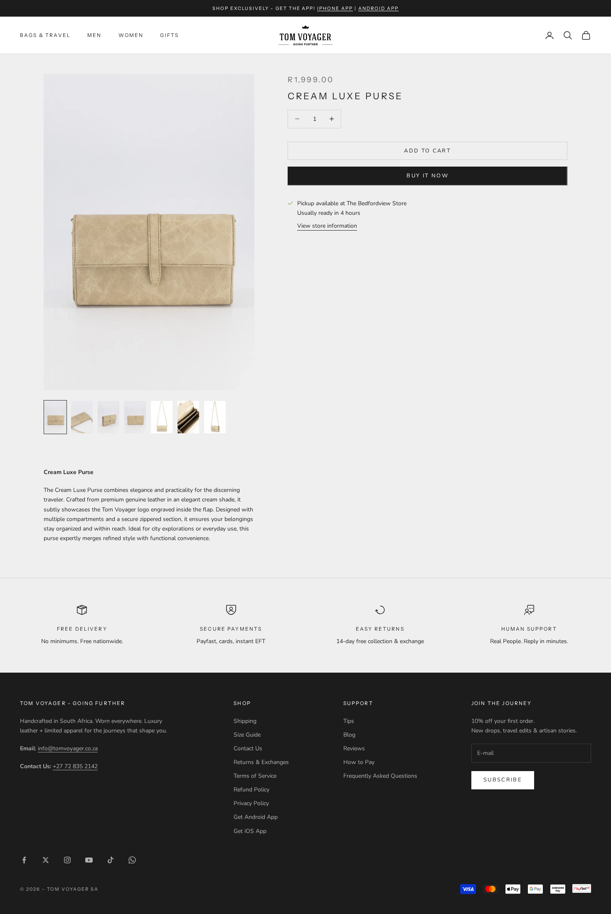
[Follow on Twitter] (46, 860)
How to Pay (358, 762)
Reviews (354, 748)
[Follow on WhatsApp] (132, 860)
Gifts (169, 35)
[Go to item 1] (55, 417)
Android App (378, 8)
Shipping (245, 721)
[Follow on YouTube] (89, 860)
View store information (327, 226)
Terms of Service (255, 776)
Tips (348, 721)
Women (131, 35)
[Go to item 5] (161, 417)
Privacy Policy (251, 803)
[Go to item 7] (215, 417)
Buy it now (427, 175)
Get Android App (256, 817)
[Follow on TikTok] (110, 860)
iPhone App (335, 8)
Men (94, 35)
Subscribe (502, 780)
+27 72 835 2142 (75, 766)
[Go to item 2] (82, 417)
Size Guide (247, 735)
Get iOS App (250, 831)
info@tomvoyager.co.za (68, 748)
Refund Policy (251, 790)
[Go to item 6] (188, 417)
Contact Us (248, 748)
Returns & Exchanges (261, 762)
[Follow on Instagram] (67, 860)
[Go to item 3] (108, 417)
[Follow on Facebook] (24, 860)
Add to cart (427, 150)
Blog (349, 735)
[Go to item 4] (135, 417)
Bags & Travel (45, 35)
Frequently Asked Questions (380, 776)
